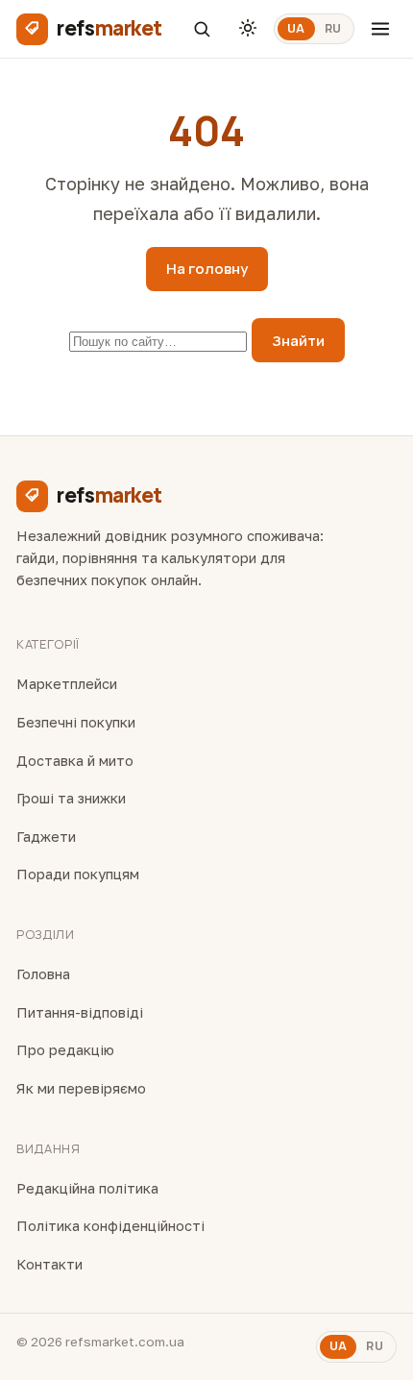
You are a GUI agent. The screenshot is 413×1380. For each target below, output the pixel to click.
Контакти (49, 1264)
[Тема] (248, 29)
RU (333, 28)
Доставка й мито (75, 760)
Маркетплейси (66, 684)
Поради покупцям (77, 874)
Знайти (298, 341)
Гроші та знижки (71, 798)
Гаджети (46, 836)
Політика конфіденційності (110, 1226)
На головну (207, 269)
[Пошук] (202, 29)
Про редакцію (65, 1050)
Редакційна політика (87, 1188)
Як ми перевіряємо (81, 1088)
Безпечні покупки (75, 722)
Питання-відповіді (79, 1012)
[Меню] (380, 29)
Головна (43, 974)
